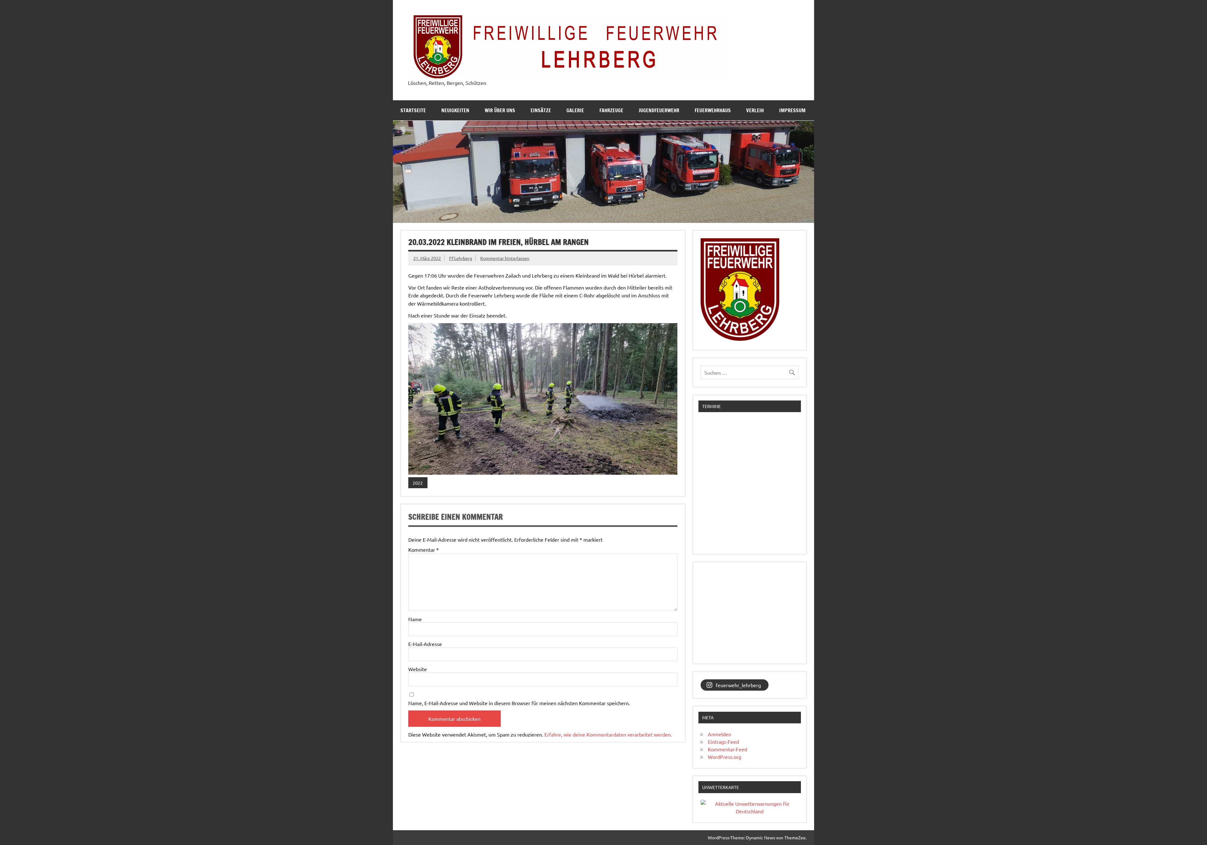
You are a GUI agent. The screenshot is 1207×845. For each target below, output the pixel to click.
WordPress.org (724, 757)
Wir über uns (500, 110)
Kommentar (423, 549)
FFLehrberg (460, 258)
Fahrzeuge (611, 110)
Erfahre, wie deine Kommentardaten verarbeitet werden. (608, 734)
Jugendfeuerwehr (659, 110)
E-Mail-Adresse (425, 643)
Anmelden (719, 734)
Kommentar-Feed (727, 749)
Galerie (575, 110)
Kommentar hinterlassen (504, 258)
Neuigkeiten (455, 110)
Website (417, 668)
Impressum (792, 110)
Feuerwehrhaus (713, 110)
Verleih (755, 110)
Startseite (413, 110)
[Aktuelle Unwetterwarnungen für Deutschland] (750, 811)
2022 (418, 483)
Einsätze (541, 110)
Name (415, 618)
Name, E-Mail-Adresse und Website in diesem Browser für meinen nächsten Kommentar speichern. (519, 702)
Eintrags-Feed (723, 741)
